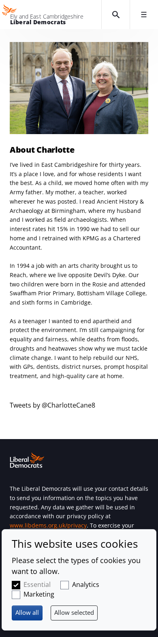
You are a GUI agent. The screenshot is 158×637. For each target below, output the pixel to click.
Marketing (38, 594)
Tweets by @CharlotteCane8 (52, 405)
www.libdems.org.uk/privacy (48, 525)
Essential (37, 584)
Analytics (85, 584)
